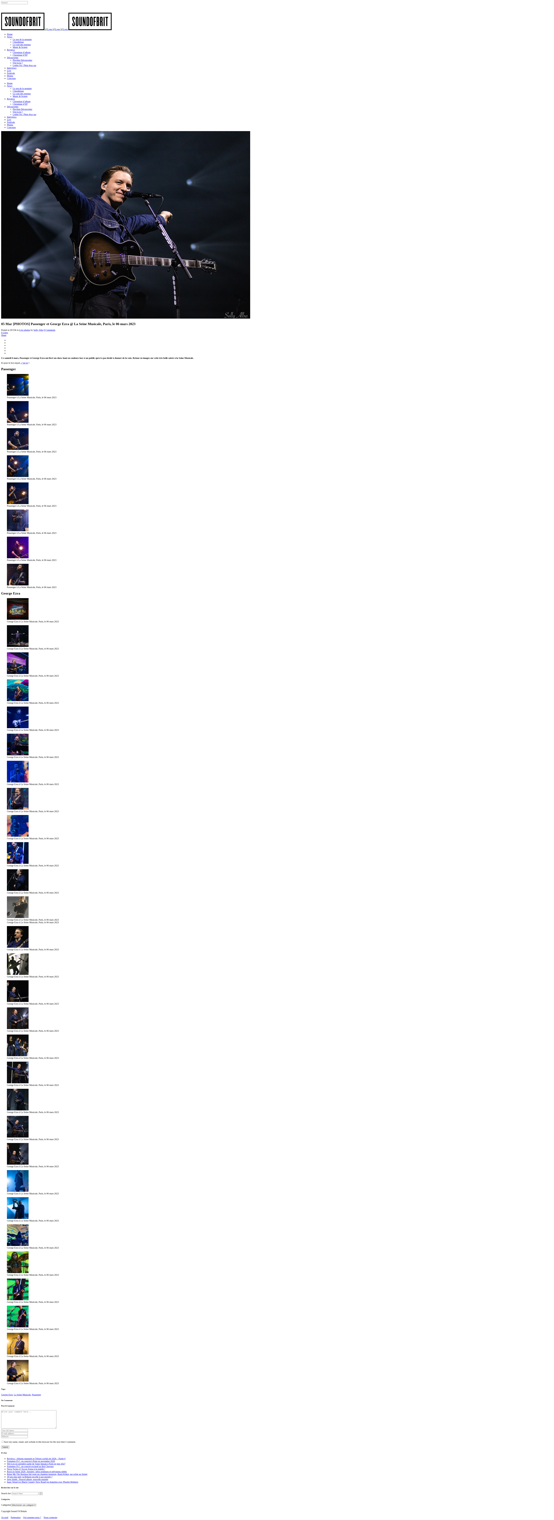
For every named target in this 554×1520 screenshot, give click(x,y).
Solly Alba (38, 330)
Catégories (6, 1505)
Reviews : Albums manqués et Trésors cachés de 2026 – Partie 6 (36, 1458)
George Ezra (7, 1395)
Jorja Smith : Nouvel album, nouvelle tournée (27, 1479)
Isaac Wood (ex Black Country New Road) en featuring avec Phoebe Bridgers (42, 1482)
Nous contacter (50, 1517)
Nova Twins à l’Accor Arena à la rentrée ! (26, 1469)
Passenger (36, 1395)
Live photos (24, 330)
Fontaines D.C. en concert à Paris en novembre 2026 (31, 1461)
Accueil (4, 1517)
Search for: (6, 1493)
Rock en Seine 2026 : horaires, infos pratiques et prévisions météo (37, 1471)
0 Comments (49, 330)
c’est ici (24, 363)
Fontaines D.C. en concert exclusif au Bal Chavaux (30, 1466)
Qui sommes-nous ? (32, 1517)
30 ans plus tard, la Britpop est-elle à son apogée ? (29, 1477)
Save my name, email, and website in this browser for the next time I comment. (40, 1442)
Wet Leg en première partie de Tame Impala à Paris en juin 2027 (36, 1464)
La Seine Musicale (22, 1395)
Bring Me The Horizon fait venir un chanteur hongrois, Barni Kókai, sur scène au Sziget (47, 1474)
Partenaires (16, 1517)
